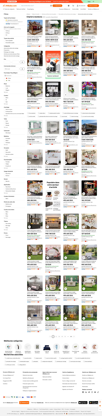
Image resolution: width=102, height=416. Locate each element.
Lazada (51, 409)
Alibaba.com (74, 402)
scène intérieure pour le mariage (71, 113)
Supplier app (40, 402)
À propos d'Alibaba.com (9, 372)
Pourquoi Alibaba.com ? (8, 375)
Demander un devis (47, 379)
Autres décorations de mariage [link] (85, 14)
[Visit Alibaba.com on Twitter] (89, 392)
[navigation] (14, 176)
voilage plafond (22, 364)
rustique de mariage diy (47, 361)
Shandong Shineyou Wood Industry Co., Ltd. (35, 77)
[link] (100, 402)
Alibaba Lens (10, 402)
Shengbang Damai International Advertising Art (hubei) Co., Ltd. (89, 73)
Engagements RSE (7, 380)
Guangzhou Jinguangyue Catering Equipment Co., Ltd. (89, 46)
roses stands (64, 116)
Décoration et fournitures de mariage (67, 14)
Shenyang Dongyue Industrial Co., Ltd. (71, 44)
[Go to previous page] (50, 336)
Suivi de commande (86, 380)
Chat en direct (65, 378)
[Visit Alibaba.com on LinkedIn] (86, 392)
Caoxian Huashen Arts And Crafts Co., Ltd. (89, 108)
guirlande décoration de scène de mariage (48, 116)
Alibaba (28, 14)
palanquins (35, 361)
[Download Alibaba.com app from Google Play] (94, 402)
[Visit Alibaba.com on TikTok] (98, 392)
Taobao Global (57, 409)
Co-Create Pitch (7, 378)
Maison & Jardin (36, 14)
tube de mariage (74, 116)
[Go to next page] (74, 336)
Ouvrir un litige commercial (68, 380)
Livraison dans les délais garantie (30, 380)
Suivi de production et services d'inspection (30, 387)
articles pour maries (10, 364)
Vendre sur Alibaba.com (87, 375)
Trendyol (67, 409)
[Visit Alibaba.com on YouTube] (95, 392)
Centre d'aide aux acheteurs (68, 375)
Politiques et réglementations (29, 390)
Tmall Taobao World (43, 409)
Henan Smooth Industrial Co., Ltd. (53, 104)
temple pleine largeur (24, 361)
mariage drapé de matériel (66, 358)
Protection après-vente (28, 383)
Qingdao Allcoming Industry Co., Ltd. (71, 106)
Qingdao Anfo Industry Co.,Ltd (52, 44)
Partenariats (85, 386)
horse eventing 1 (88, 361)
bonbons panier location (55, 113)
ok (22, 62)
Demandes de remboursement (69, 383)
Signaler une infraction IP (68, 386)
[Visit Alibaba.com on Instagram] (92, 392)
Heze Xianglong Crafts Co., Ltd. (70, 144)
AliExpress (29, 409)
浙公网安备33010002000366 (75, 413)
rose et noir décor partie (51, 358)
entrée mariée (32, 116)
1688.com (35, 409)
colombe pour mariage (61, 361)
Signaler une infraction (67, 389)
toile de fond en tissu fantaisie (88, 113)
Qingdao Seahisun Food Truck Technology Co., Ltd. (35, 44)
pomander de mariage (11, 361)
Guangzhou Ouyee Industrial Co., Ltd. (71, 73)
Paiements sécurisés (27, 375)
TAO (63, 409)
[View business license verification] (64, 414)
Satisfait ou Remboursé (28, 378)
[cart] (73, 5)
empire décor (42, 113)
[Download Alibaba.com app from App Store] (82, 402)
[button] (51, 6)
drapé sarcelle (39, 358)
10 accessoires (32, 113)
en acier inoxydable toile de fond (83, 358)
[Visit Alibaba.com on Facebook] (83, 392)
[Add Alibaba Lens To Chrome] (24, 402)
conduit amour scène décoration (13, 358)
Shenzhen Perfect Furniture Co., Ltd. (35, 142)
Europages (72, 409)
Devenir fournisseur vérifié (88, 383)
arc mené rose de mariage (88, 116)
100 (71, 336)
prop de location (27, 358)
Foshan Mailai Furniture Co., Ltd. (34, 106)
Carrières (5, 383)
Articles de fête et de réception (49, 14)
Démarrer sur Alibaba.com (88, 378)
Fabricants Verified (47, 376)
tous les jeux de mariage (75, 361)
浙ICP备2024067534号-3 (89, 413)
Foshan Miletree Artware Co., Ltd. (53, 142)
